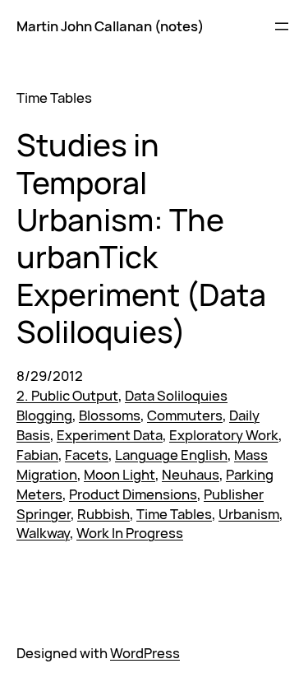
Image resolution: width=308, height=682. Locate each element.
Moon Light (119, 474)
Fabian (37, 454)
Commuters (185, 415)
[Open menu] (282, 26)
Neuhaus (190, 474)
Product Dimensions (133, 494)
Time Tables (174, 513)
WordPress (145, 652)
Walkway (43, 532)
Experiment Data (110, 434)
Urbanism (248, 513)
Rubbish (103, 513)
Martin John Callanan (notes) (110, 25)
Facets (86, 454)
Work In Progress (129, 532)
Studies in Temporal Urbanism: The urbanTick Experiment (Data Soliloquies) (141, 238)
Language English (171, 454)
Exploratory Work (223, 434)
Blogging (44, 415)
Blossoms (109, 415)
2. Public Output (67, 395)
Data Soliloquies (176, 395)
